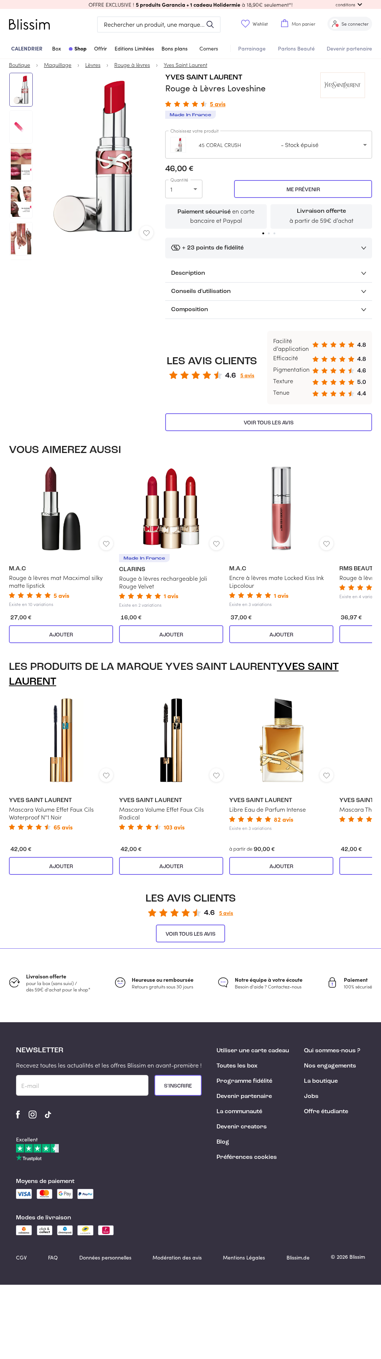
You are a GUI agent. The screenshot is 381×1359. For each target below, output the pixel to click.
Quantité (179, 180)
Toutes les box (237, 1066)
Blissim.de (298, 1257)
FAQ (53, 1257)
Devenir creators (242, 1127)
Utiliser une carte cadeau (253, 1051)
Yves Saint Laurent (203, 77)
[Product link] (61, 537)
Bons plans (174, 48)
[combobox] (268, 145)
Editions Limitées (134, 48)
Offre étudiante (326, 1112)
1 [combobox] (171, 189)
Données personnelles (105, 1257)
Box (56, 48)
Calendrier (26, 48)
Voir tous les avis (269, 423)
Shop (80, 48)
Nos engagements (330, 1066)
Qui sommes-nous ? (332, 1051)
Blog (223, 1142)
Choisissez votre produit (194, 131)
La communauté (239, 1112)
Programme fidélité (244, 1081)
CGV (21, 1257)
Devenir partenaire (349, 48)
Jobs (311, 1096)
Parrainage (252, 48)
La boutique (321, 1081)
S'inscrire (178, 1086)
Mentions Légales (244, 1257)
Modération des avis (177, 1257)
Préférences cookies (247, 1157)
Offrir (100, 48)
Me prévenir (303, 189)
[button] (190, 4)
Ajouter (61, 635)
